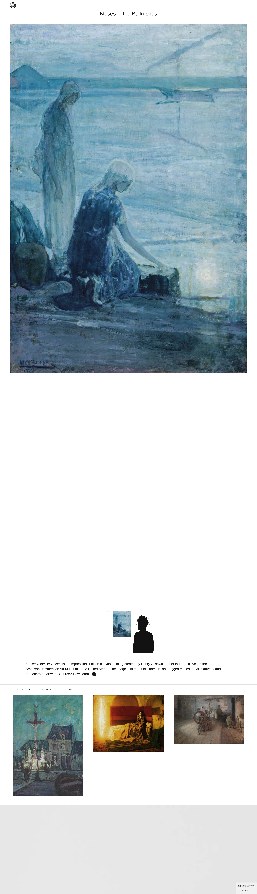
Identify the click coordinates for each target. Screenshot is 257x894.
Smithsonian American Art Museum (52, 668)
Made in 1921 (67, 690)
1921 (182, 663)
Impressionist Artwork (36, 690)
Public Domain (149, 668)
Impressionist (80, 663)
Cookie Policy (246, 886)
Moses (185, 668)
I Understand (244, 890)
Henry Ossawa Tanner (127, 19)
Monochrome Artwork (41, 673)
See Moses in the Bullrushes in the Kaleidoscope (94, 674)
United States (98, 668)
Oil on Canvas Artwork (53, 690)
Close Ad (247, 539)
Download (80, 673)
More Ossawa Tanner (20, 690)
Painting (117, 663)
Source (64, 673)
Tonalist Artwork (203, 668)
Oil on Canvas (101, 663)
